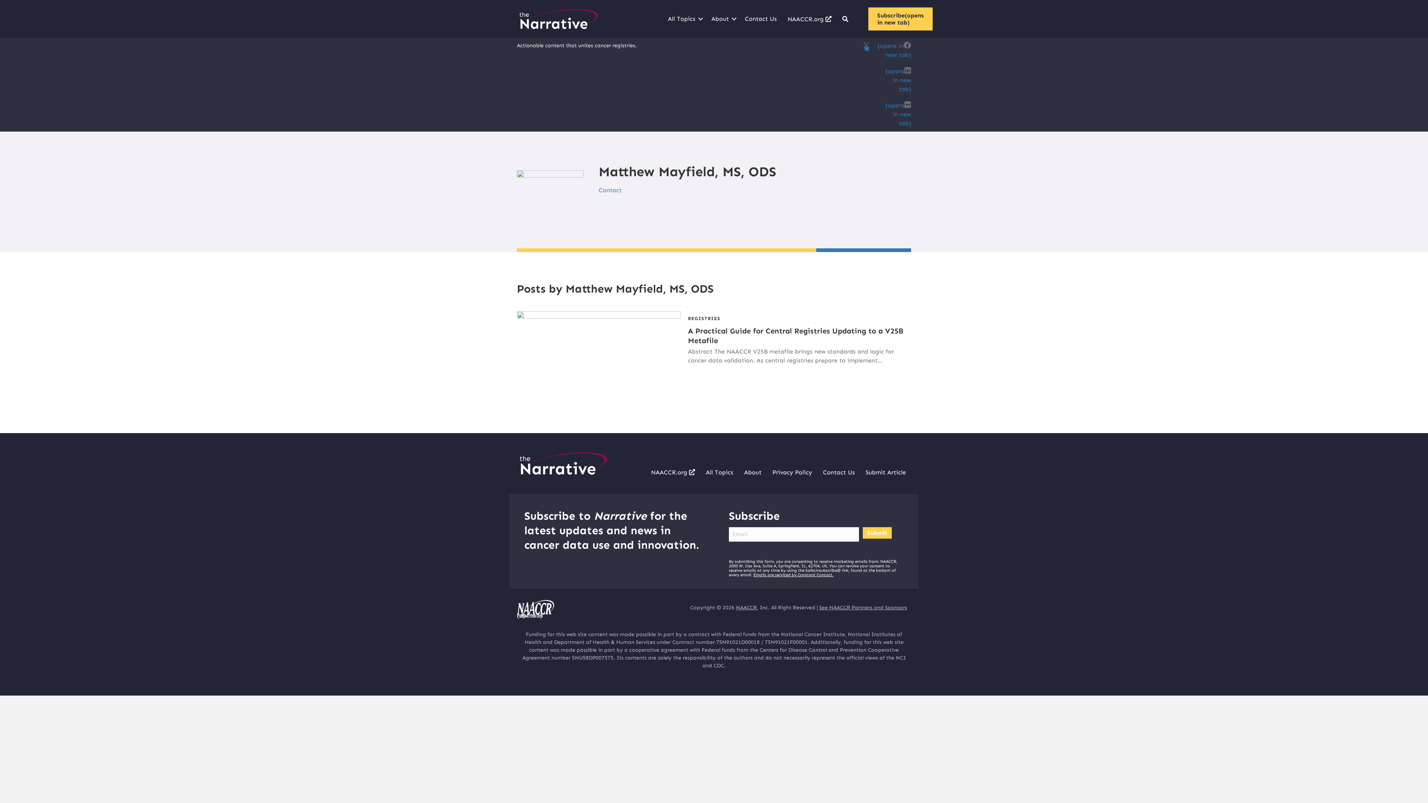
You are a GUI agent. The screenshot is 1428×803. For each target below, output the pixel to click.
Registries (704, 318)
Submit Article (886, 472)
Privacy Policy (792, 472)
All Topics (681, 18)
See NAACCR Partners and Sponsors (863, 607)
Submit (877, 532)
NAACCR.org (807, 19)
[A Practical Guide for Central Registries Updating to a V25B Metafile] (599, 356)
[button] (700, 19)
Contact (610, 190)
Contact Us (761, 18)
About (720, 18)
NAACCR (746, 607)
